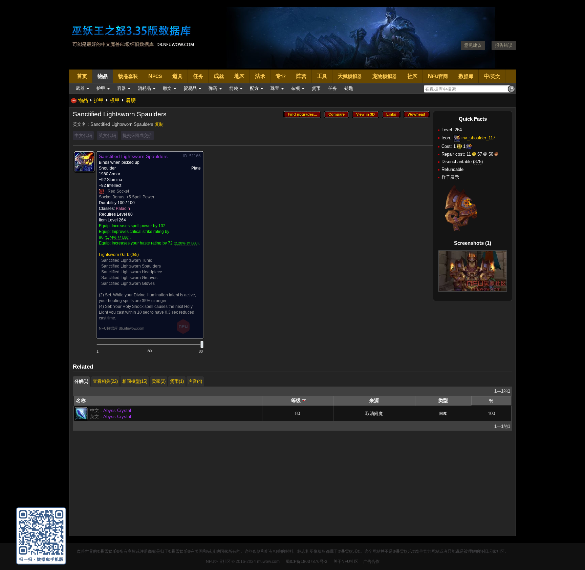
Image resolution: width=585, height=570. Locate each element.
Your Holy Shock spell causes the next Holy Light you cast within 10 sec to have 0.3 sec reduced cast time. (146, 312)
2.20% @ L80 (186, 243)
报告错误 (504, 45)
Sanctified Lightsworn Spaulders (131, 266)
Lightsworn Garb (114, 254)
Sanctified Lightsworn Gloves (128, 283)
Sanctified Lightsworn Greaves (129, 277)
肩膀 (131, 100)
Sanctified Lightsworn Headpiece (131, 272)
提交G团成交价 (137, 135)
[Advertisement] (276, 484)
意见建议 (473, 45)
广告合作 (371, 561)
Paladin (123, 208)
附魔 (443, 413)
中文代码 (83, 135)
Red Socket (118, 191)
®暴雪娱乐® (108, 551)
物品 (83, 100)
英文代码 (107, 135)
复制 (159, 124)
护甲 (99, 100)
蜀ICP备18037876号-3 (306, 561)
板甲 (115, 100)
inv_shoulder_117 (478, 137)
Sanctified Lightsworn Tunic (126, 260)
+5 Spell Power (140, 197)
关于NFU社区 (345, 561)
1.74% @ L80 (117, 237)
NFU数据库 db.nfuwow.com (121, 328)
